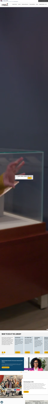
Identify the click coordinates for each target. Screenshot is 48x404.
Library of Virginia (5, 0)
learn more (17, 352)
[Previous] (2, 352)
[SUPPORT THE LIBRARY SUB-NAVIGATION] (44, 4)
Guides (28, 176)
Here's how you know (16, 1)
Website (22, 176)
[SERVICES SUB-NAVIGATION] (20, 4)
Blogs (31, 176)
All (16, 176)
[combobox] (21, 178)
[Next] (4, 352)
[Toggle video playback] (47, 329)
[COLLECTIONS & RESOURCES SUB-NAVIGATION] (28, 4)
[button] (14, 5)
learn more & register (6, 367)
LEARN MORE (27, 352)
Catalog (19, 176)
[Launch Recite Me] (2, 402)
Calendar (25, 176)
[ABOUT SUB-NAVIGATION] (38, 4)
